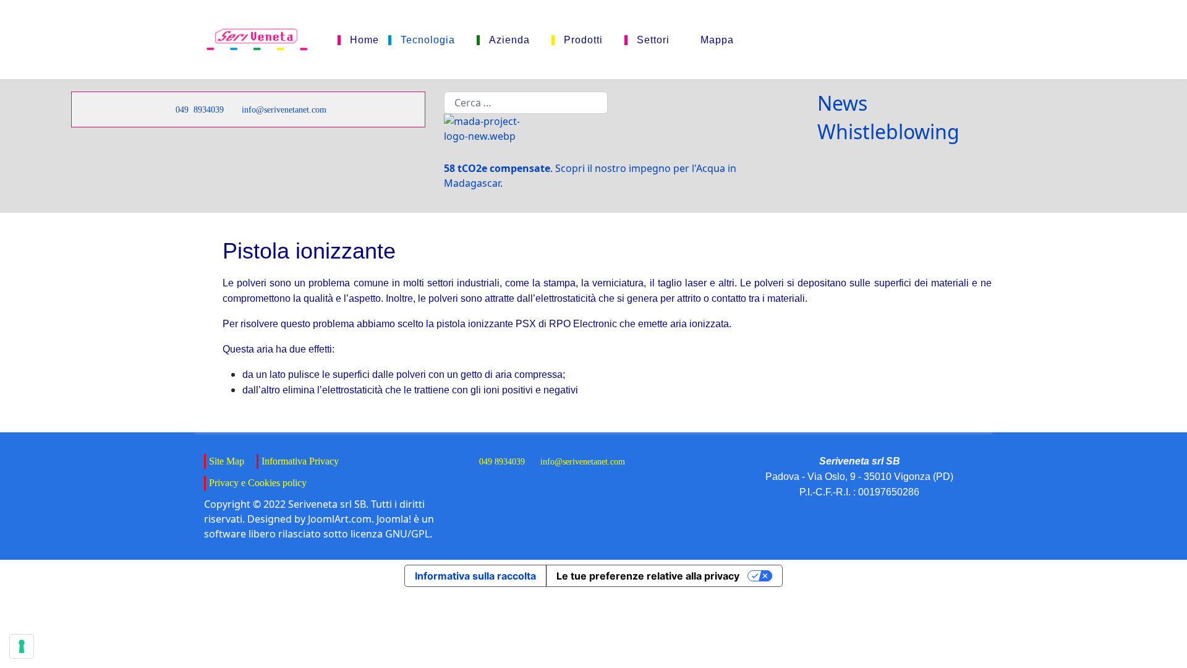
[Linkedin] (920, 39)
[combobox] (526, 103)
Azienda (509, 40)
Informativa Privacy (300, 461)
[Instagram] (958, 39)
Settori (653, 40)
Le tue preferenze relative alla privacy (647, 576)
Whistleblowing (888, 131)
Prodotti (583, 40)
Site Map (226, 461)
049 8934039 (200, 109)
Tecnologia (428, 40)
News (842, 103)
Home (364, 40)
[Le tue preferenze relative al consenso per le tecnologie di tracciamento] (21, 646)
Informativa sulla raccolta (475, 576)
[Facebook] (882, 39)
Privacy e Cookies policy (258, 482)
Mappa (717, 40)
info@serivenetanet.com (284, 109)
